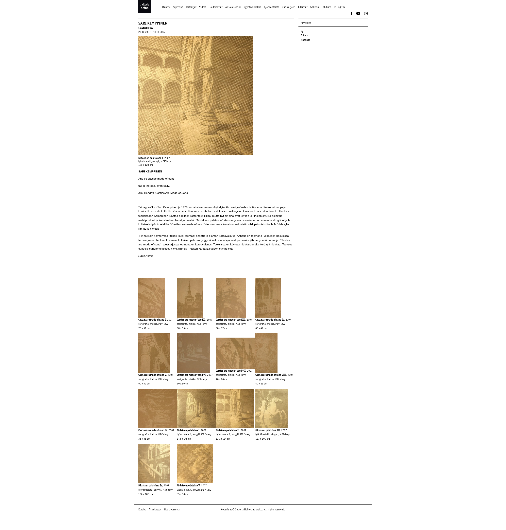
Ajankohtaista (271, 7)
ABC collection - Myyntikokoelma (243, 7)
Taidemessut (216, 7)
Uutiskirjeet (288, 7)
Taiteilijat (191, 7)
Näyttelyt (178, 7)
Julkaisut (303, 7)
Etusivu (166, 7)
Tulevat (305, 35)
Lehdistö (326, 7)
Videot (202, 7)
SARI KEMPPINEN (150, 171)
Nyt (302, 31)
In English (339, 7)
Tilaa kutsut (155, 509)
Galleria (314, 7)
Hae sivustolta (171, 509)
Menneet (305, 39)
